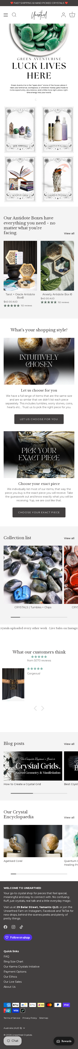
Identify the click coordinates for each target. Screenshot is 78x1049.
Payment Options (15, 971)
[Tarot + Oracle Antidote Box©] (20, 266)
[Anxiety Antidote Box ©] (57, 266)
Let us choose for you (39, 419)
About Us (9, 986)
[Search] (14, 15)
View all (69, 233)
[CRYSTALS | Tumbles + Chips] (33, 575)
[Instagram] (13, 926)
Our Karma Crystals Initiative (22, 966)
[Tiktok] (21, 926)
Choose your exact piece (39, 512)
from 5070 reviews (39, 660)
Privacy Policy (29, 1018)
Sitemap (43, 1018)
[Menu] (6, 15)
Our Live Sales (13, 981)
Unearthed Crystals (22, 1034)
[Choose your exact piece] (39, 454)
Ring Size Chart (13, 961)
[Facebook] (5, 926)
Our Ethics (10, 976)
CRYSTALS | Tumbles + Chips (33, 607)
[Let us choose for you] (39, 361)
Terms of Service (12, 1018)
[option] (39, 60)
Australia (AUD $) (13, 1028)
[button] (25, 99)
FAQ (6, 956)
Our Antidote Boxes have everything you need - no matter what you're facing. (29, 225)
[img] (39, 657)
